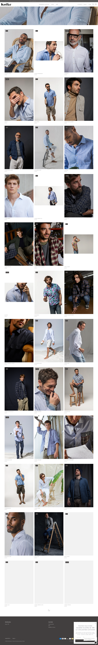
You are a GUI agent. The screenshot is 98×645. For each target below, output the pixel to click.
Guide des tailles (51, 624)
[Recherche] (93, 4)
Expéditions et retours (51, 627)
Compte (89, 4)
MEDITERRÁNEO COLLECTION (44, 4)
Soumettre (85, 640)
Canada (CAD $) (7, 638)
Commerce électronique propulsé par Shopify (18, 641)
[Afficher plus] (49, 610)
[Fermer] (95, 623)
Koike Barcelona (9, 641)
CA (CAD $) (80, 4)
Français (85, 4)
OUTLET (52, 4)
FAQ (49, 625)
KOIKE (57, 4)
